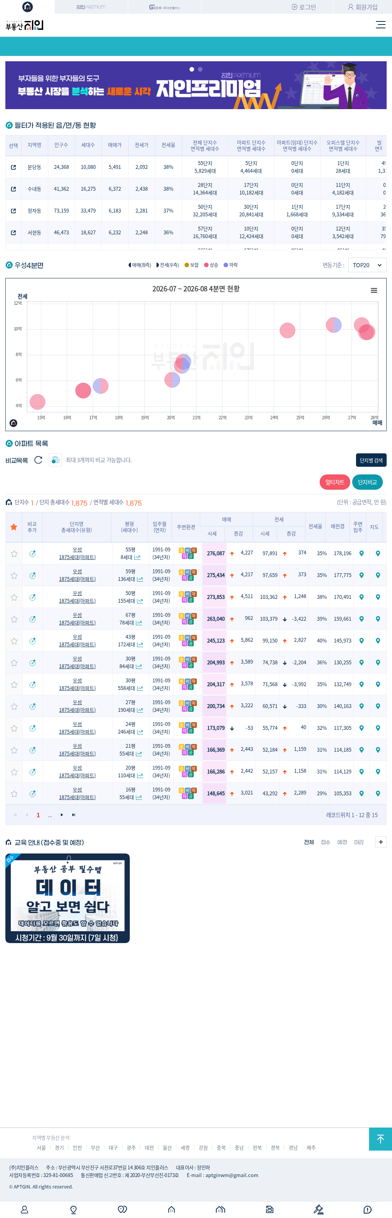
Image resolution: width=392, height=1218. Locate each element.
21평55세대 (127, 749)
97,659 (270, 575)
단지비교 (367, 482)
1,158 (300, 770)
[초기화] (38, 460)
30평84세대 (127, 662)
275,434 (216, 575)
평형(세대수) (129, 526)
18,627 (88, 232)
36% (168, 232)
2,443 (247, 748)
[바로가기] (67, 898)
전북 (257, 1147)
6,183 (115, 210)
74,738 (270, 662)
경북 (275, 1147)
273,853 (216, 596)
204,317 (216, 684)
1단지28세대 (343, 166)
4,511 (247, 596)
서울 (41, 1147)
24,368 (61, 166)
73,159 (61, 210)
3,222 (247, 705)
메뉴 (380, 25)
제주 (311, 1147)
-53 (249, 727)
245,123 (216, 640)
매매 (377, 422)
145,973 (342, 640)
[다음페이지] (62, 815)
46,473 (61, 232)
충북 (221, 1147)
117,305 (342, 727)
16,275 (88, 188)
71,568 (270, 684)
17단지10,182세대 (251, 188)
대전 (149, 1147)
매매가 (115, 144)
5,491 (115, 166)
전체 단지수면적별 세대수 (205, 145)
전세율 (168, 144)
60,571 (270, 706)
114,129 (342, 771)
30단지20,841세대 (251, 210)
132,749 (342, 684)
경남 (293, 1147)
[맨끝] (73, 815)
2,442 (247, 770)
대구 (113, 1147)
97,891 (270, 553)
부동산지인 (24, 25)
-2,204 (299, 662)
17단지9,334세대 (343, 210)
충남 (239, 1147)
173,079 (216, 727)
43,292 (270, 793)
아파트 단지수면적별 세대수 (251, 145)
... (50, 815)
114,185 (342, 749)
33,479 (88, 210)
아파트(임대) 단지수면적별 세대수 (297, 145)
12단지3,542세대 (343, 232)
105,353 (342, 793)
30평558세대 (127, 684)
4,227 (247, 552)
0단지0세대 (297, 166)
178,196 (342, 553)
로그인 (307, 6)
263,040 (216, 618)
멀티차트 (335, 482)
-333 (301, 706)
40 (303, 727)
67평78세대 (127, 618)
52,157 (270, 771)
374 (302, 552)
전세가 (142, 144)
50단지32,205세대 (205, 210)
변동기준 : (334, 265)
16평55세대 (127, 793)
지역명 (34, 144)
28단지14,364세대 (205, 188)
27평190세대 (127, 705)
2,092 (142, 166)
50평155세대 (127, 596)
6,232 (115, 232)
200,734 (216, 706)
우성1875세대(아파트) (77, 553)
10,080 (88, 166)
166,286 (216, 771)
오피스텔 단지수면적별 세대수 (343, 145)
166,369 (216, 749)
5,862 (247, 639)
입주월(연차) (160, 526)
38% (168, 166)
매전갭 (338, 526)
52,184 (270, 749)
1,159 (300, 748)
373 (302, 574)
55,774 (270, 727)
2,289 (300, 792)
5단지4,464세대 (251, 166)
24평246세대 (127, 727)
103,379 (269, 618)
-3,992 (299, 684)
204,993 (216, 662)
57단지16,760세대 (205, 232)
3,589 (247, 661)
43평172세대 (127, 640)
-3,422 (299, 618)
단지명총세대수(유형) (76, 526)
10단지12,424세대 (251, 232)
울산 (167, 1147)
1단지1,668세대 (297, 210)
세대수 (88, 144)
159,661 (342, 618)
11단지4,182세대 (343, 188)
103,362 (269, 596)
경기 (59, 1147)
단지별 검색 (371, 460)
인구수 (61, 144)
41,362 (61, 188)
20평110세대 (127, 771)
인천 (77, 1147)
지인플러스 (164, 7)
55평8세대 (128, 553)
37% (168, 210)
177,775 (342, 575)
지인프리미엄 (91, 7)
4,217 (247, 574)
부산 (95, 1147)
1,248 (300, 596)
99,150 (270, 640)
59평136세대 (127, 574)
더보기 (381, 842)
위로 (380, 1139)
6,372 (115, 188)
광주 (131, 1147)
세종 (185, 1147)
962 (249, 617)
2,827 (300, 639)
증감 (238, 533)
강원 (203, 1147)
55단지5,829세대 (205, 166)
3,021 (247, 792)
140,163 (342, 706)
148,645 (216, 793)
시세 (212, 533)
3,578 (247, 683)
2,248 (142, 232)
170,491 (342, 596)
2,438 (142, 188)
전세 (22, 296)
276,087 (216, 553)
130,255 (342, 662)
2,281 (142, 210)
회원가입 (367, 6)
